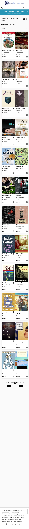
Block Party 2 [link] (19, 195)
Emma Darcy (6, 52)
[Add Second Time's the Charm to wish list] (27, 319)
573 (9, 382)
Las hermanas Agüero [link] (21, 341)
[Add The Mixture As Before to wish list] (27, 144)
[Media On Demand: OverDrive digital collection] (14, 3)
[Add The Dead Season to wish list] (13, 348)
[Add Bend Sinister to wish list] (13, 115)
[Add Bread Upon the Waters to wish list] (13, 319)
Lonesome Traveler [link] (20, 283)
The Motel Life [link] (5, 79)
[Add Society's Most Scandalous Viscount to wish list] (13, 202)
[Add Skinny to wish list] (27, 86)
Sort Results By (4, 24)
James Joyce (19, 110)
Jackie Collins (6, 255)
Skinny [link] (17, 79)
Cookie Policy (18, 525)
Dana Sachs (19, 255)
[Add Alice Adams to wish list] (27, 231)
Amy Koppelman (7, 139)
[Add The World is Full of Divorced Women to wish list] (13, 260)
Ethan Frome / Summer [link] (21, 370)
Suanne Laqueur (7, 168)
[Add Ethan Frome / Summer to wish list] (27, 377)
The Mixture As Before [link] (21, 137)
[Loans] (23, 8)
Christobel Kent (7, 342)
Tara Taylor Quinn (20, 313)
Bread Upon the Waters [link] (7, 312)
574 (12, 382)
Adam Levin (6, 372)
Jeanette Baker (7, 284)
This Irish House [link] (6, 283)
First (9, 386)
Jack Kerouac (20, 284)
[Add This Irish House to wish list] (13, 289)
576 (18, 382)
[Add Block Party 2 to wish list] (27, 202)
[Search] (2, 8)
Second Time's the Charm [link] (21, 312)
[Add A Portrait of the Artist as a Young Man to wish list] (27, 115)
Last (21, 386)
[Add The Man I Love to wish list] (13, 173)
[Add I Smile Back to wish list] (13, 144)
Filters (3, 28)
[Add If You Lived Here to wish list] (27, 260)
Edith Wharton (20, 372)
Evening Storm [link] (5, 224)
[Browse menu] (26, 8)
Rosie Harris (19, 139)
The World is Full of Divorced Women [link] (7, 254)
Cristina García (20, 342)
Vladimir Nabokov (7, 110)
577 (21, 382)
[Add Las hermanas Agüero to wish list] (27, 348)
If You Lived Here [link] (20, 254)
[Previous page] (6, 382)
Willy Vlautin (6, 81)
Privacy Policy (15, 512)
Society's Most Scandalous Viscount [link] (7, 195)
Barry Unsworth (20, 52)
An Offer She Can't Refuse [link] (7, 50)
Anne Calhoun (6, 226)
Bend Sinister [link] (5, 108)
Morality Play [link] (19, 50)
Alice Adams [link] (19, 224)
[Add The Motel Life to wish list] (13, 86)
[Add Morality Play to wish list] (27, 57)
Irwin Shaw (6, 313)
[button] (24, 19)
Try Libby (5, 11)
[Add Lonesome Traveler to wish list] (27, 289)
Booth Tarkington (20, 226)
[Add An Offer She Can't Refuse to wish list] (13, 57)
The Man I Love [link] (6, 166)
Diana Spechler (20, 81)
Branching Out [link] (19, 166)
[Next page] (23, 382)
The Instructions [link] (6, 370)
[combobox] (11, 8)
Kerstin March (20, 168)
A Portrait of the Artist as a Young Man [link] (21, 108)
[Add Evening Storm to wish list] (13, 231)
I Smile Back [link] (5, 137)
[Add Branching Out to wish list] (27, 173)
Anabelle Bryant (7, 197)
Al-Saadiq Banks (20, 197)
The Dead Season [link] (6, 341)
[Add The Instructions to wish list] (13, 377)
